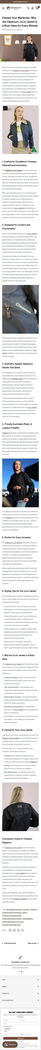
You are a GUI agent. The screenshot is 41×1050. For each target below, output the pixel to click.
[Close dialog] (39, 1010)
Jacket (24, 912)
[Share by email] (22, 930)
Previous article (10, 943)
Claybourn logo (17, 379)
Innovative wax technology (11, 912)
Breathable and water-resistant (12, 30)
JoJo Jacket (26, 92)
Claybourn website (20, 899)
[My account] (32, 8)
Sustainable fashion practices (13, 922)
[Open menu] (3, 8)
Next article (32, 943)
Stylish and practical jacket (12, 919)
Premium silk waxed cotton (12, 916)
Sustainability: (28, 919)
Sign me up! (20, 1038)
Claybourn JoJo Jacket (21, 70)
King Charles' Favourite (20, 2)
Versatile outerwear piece (11, 925)
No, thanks (20, 1041)
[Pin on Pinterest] (14, 930)
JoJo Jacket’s (19, 208)
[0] (37, 8)
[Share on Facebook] (10, 930)
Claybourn (5, 433)
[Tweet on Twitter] (18, 930)
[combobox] (22, 1035)
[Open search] (28, 8)
